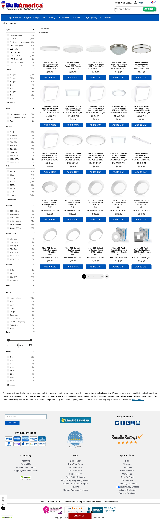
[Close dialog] (106, 238)
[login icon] (136, 2)
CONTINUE (80, 286)
